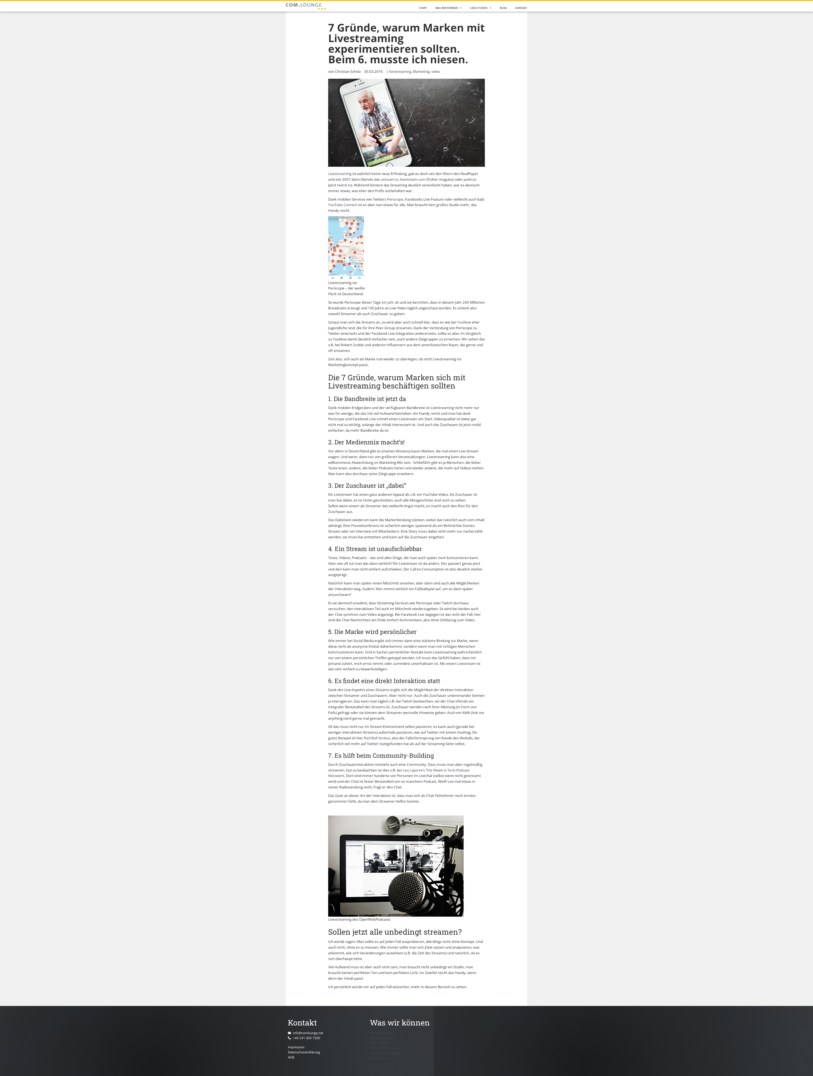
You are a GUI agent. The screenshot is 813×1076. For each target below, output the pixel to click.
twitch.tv (344, 185)
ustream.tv (389, 179)
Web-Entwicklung (382, 1033)
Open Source (379, 1058)
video (435, 71)
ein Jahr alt (390, 302)
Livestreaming (339, 173)
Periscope (395, 199)
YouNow (464, 322)
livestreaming (400, 71)
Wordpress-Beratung (385, 1053)
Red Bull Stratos (377, 738)
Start (423, 8)
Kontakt (521, 8)
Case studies (479, 8)
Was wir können (446, 8)
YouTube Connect (342, 204)
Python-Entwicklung (384, 1048)
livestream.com (413, 179)
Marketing (421, 71)
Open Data (378, 1043)
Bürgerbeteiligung (383, 1038)
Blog (503, 8)
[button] (9, 1066)
